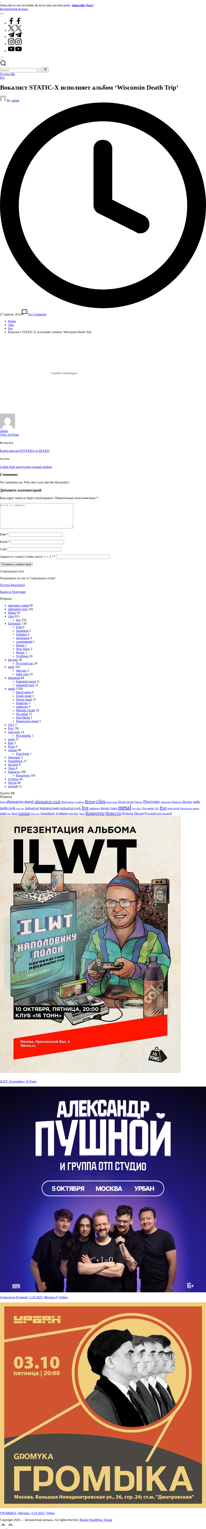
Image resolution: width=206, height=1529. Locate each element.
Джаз (11, 768)
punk (11, 739)
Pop (10, 728)
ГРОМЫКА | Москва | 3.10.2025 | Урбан (27, 1513)
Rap (10, 743)
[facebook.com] (15, 23)
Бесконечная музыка (14, 9)
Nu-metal (22, 714)
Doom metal (24, 699)
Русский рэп (24, 663)
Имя (4, 534)
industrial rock (25, 685)
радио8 (13, 786)
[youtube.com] (15, 51)
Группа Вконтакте (12, 585)
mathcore (22, 706)
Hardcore (22, 703)
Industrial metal (26, 681)
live (2, 77)
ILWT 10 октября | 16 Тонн (18, 1081)
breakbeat (22, 630)
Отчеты (13, 779)
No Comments (37, 314)
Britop (12, 612)
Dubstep (21, 634)
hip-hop (13, 659)
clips (11, 616)
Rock (11, 746)
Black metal (23, 692)
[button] (39, 70)
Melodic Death (25, 710)
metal (11, 688)
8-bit (19, 627)
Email (5, 541)
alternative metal (18, 605)
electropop (22, 638)
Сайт (3, 549)
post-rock (14, 732)
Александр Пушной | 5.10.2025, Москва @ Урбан (34, 1297)
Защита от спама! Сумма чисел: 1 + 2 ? (26, 556)
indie (11, 667)
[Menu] (1, 13)
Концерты (23, 775)
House (20, 645)
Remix (20, 652)
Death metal (23, 696)
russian (12, 750)
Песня (12, 782)
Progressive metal (27, 721)
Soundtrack (15, 761)
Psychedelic (23, 735)
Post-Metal (23, 717)
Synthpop (22, 656)
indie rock (22, 674)
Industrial (14, 678)
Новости (14, 772)
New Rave (23, 649)
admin (4, 431)
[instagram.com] (15, 43)
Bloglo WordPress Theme (95, 1520)
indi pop (21, 670)
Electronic (14, 623)
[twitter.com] (15, 30)
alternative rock (18, 609)
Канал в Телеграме (13, 592)
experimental (24, 641)
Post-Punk (22, 753)
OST (11, 725)
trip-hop (13, 764)
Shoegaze (14, 757)
